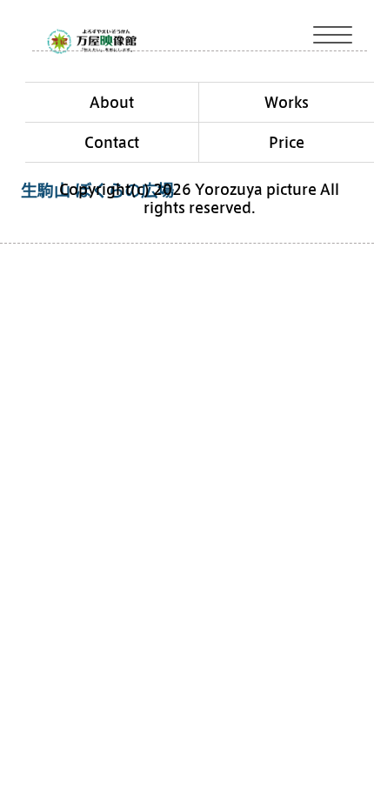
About (112, 102)
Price (286, 142)
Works (286, 102)
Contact (111, 142)
